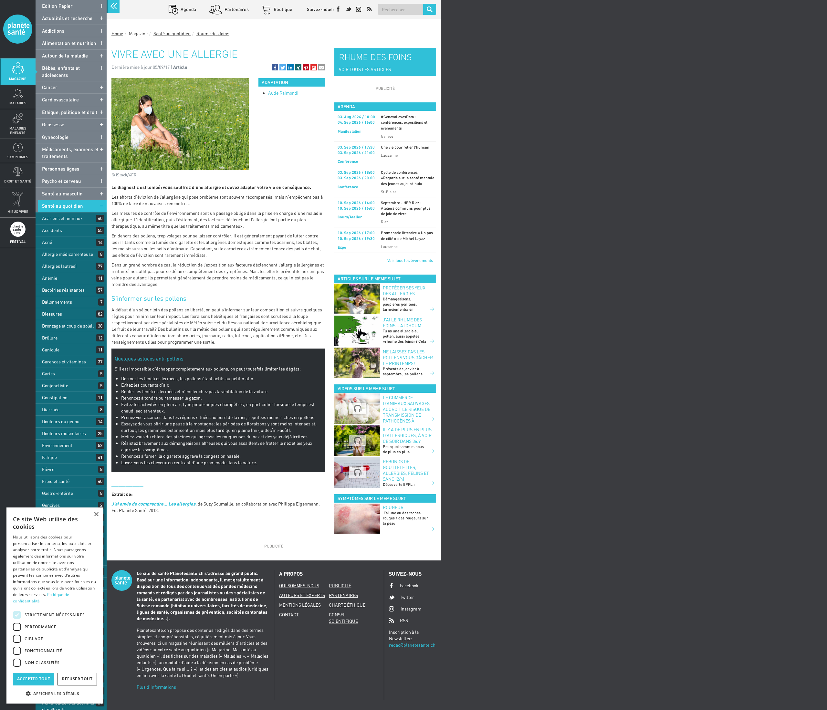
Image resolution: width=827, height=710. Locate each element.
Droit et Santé (17, 181)
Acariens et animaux (62, 218)
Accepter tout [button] (33, 679)
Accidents (52, 230)
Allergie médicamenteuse (67, 254)
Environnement (57, 445)
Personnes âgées (60, 169)
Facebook (409, 585)
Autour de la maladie (65, 55)
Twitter (407, 597)
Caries (48, 373)
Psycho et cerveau (61, 181)
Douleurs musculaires (64, 433)
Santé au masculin (62, 193)
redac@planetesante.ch (412, 645)
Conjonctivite (55, 385)
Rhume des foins (212, 33)
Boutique (282, 9)
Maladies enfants (17, 130)
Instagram (411, 608)
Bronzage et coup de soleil (68, 326)
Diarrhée (50, 409)
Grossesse (53, 124)
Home (117, 33)
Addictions (53, 31)
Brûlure (50, 337)
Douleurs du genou (60, 421)
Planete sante (17, 29)
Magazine (17, 79)
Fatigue (49, 457)
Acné (47, 242)
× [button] (96, 514)
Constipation (55, 397)
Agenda (188, 9)
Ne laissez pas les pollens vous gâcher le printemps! (408, 357)
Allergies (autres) (59, 266)
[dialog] (54, 605)
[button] (275, 67)
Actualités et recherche (67, 18)
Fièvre (48, 469)
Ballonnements (57, 302)
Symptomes (17, 157)
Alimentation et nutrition (69, 43)
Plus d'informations (156, 687)
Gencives (51, 505)
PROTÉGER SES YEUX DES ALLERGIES (404, 290)
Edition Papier (57, 6)
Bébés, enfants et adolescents (61, 71)
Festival (18, 241)
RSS (404, 620)
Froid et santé (55, 481)
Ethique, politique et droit (69, 112)
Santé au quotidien (62, 206)
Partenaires (236, 9)
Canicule (50, 349)
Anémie (49, 278)
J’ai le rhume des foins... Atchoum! (403, 322)
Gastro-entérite (57, 493)
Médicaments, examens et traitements (70, 152)
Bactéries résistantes (63, 290)
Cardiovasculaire (60, 99)
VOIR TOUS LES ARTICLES (365, 69)
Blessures (52, 314)
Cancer (50, 87)
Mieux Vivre (17, 211)
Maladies (17, 103)
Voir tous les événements (410, 260)
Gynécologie (55, 137)
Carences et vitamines (64, 361)
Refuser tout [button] (77, 679)
